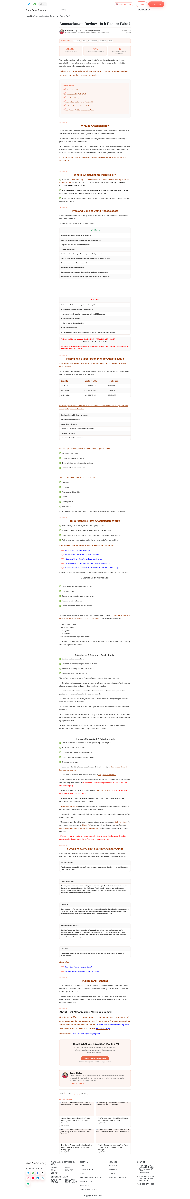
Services (112, 1162)
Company (84, 1162)
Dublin (54, 1170)
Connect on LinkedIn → (78, 1083)
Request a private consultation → (95, 1058)
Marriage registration (90, 1177)
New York (69, 1170)
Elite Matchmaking (59, 1177)
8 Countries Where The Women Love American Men (84, 559)
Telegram (83, 1093)
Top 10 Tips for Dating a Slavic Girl (77, 550)
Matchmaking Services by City (63, 1163)
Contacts (112, 1165)
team (82, 1173)
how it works (143, 10)
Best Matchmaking (36, 10)
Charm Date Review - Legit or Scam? (78, 967)
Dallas (54, 1167)
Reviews (112, 1173)
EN (44, 4)
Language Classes (117, 1177)
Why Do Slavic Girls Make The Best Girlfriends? (82, 555)
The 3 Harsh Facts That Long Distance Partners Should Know (87, 563)
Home (63, 10)
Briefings (34, 16)
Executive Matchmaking (71, 1181)
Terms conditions (88, 1189)
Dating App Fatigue (56, 1181)
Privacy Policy (87, 1181)
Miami (67, 1167)
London (54, 1173)
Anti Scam (84, 1185)
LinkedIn (68, 1093)
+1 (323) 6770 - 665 (125, 4)
